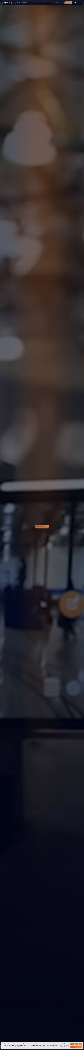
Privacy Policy (8, 1046)
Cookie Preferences (76, 1047)
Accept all (76, 1044)
